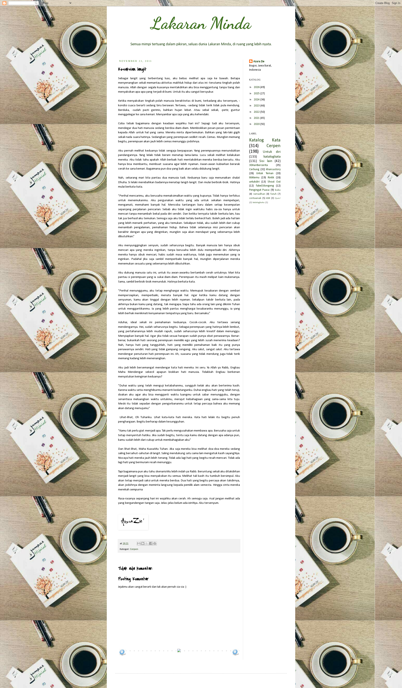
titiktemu (254, 177)
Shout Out (274, 181)
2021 (257, 118)
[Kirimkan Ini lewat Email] (139, 543)
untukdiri (254, 181)
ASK (268, 198)
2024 (257, 99)
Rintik (271, 177)
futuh (274, 194)
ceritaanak (255, 198)
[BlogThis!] (143, 543)
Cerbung (254, 169)
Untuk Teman (264, 173)
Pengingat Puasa (259, 190)
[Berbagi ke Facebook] (151, 543)
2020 (257, 124)
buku (278, 190)
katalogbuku (258, 202)
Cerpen (134, 549)
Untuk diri (272, 152)
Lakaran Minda (201, 23)
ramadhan (259, 194)
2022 (257, 112)
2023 (257, 105)
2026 (257, 87)
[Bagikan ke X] (147, 543)
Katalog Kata (265, 140)
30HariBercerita (258, 165)
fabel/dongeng (265, 185)
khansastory (273, 169)
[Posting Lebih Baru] (122, 654)
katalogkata (272, 156)
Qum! (278, 198)
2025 (257, 93)
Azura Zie (258, 61)
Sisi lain (265, 161)
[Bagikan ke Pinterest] (155, 543)
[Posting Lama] (235, 654)
